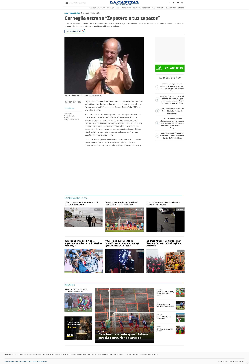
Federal (159, 327)
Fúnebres (181, 8)
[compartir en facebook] (66, 102)
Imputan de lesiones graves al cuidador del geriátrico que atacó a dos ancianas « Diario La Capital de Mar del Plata (170, 99)
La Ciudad (92, 8)
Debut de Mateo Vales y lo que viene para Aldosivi (165, 294)
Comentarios (69, 108)
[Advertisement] (170, 49)
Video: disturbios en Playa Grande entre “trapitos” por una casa (163, 203)
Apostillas (160, 289)
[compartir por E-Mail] (80, 102)
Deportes (110, 8)
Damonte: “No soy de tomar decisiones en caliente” (76, 290)
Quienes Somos (27, 361)
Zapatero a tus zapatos (72, 119)
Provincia (101, 8)
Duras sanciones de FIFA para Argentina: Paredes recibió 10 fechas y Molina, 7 (83, 243)
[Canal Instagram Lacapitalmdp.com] (182, 2)
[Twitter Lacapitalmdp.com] (174, 2)
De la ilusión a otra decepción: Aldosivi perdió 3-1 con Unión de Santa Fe (121, 203)
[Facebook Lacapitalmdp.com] (170, 2)
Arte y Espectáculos (123, 8)
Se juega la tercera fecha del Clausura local (165, 305)
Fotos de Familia (158, 8)
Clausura (101, 331)
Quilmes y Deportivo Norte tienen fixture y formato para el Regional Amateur (163, 243)
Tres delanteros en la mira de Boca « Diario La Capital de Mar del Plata (170, 111)
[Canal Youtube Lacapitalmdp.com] (178, 2)
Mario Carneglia (70, 116)
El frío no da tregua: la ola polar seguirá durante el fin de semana (81, 203)
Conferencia (87, 295)
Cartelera (146, 8)
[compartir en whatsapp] (75, 102)
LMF (158, 302)
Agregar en (75, 31)
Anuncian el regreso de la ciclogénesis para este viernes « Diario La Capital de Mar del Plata (170, 87)
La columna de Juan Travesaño (164, 317)
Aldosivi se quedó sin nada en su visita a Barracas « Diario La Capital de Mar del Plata (170, 135)
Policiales (136, 8)
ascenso (181, 251)
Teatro (67, 117)
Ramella (140, 251)
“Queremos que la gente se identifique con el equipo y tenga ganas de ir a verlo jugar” (122, 243)
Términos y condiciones (40, 361)
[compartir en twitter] (71, 102)
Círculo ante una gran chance (165, 330)
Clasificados (171, 8)
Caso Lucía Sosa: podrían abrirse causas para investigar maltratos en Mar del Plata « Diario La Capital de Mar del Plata (170, 123)
